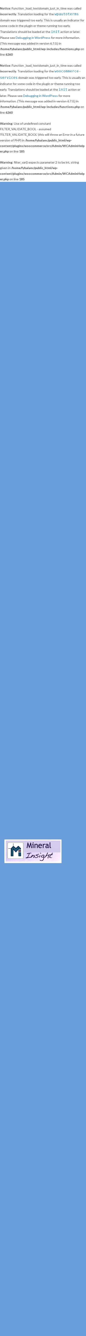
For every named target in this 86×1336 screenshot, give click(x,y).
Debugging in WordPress (33, 38)
